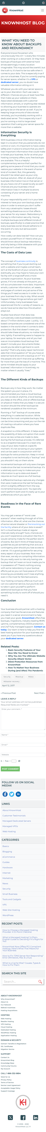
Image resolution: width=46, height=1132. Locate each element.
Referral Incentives (8, 1008)
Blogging (7, 852)
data (31, 677)
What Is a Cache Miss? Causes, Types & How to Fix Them (21, 964)
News (5, 884)
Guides (5, 862)
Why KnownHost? (8, 999)
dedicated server (10, 82)
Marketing (7, 878)
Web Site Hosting (11, 910)
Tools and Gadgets (11, 899)
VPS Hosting (6, 1024)
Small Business (9, 894)
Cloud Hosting (6, 1027)
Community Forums (9, 1066)
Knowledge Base (7, 1063)
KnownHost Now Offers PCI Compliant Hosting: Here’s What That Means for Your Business (21, 949)
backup (20, 677)
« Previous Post (8, 693)
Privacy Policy (6, 1080)
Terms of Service (7, 1082)
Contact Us (5, 1057)
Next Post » (39, 693)
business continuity (26, 261)
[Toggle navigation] (42, 10)
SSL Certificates (7, 1046)
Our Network (6, 1005)
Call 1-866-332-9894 (11, 1073)
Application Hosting (9, 1035)
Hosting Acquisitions (9, 1010)
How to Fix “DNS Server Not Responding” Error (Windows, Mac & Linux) (23, 957)
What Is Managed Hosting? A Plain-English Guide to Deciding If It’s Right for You (22, 939)
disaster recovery (12, 681)
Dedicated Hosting (8, 1030)
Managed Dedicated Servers (16, 821)
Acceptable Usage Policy (10, 1088)
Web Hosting (9, 832)
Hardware (7, 868)
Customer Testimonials (13, 816)
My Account (5, 1069)
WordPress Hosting (8, 1033)
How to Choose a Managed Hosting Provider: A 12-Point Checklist (20, 931)
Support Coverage (8, 1091)
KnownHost (28, 618)
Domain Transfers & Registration (13, 1044)
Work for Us (5, 1077)
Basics (5, 846)
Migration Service (7, 1049)
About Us (4, 1002)
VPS (33, 79)
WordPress (7, 915)
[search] (40, 982)
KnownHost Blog (7, 1060)
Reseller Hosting (7, 1021)
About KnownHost (11, 810)
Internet (6, 873)
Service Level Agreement (10, 1085)
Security (7, 677)
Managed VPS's (10, 826)
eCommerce (8, 857)
